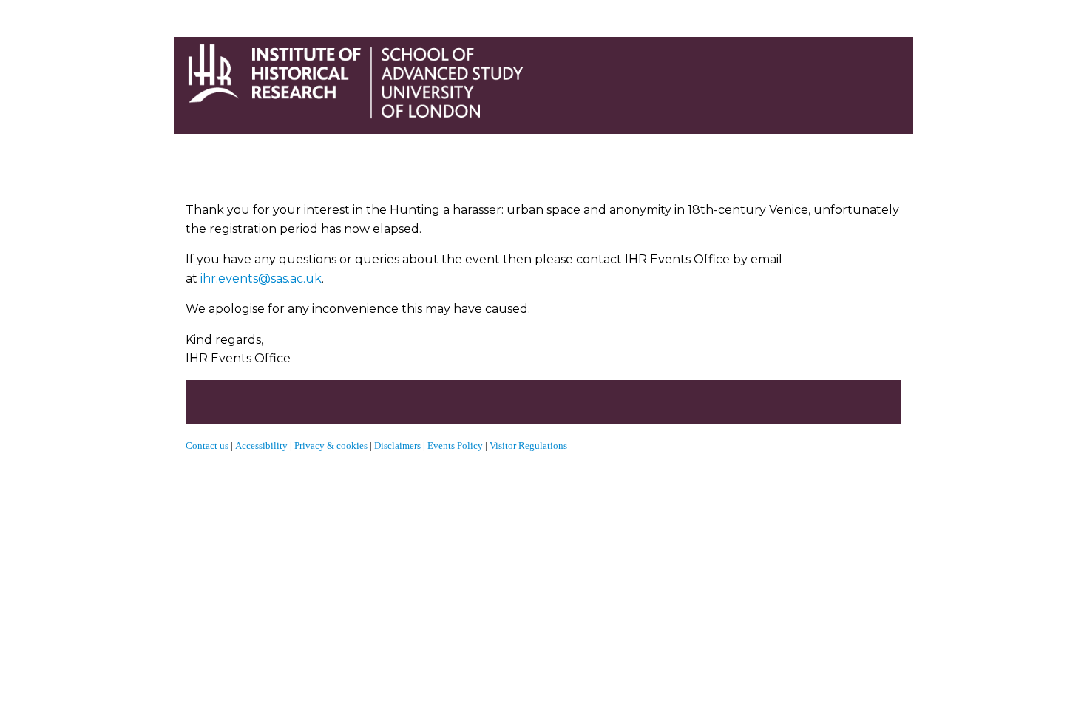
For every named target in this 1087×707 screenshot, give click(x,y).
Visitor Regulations (528, 445)
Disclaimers (397, 445)
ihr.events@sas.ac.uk (261, 278)
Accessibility (262, 445)
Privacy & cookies (331, 445)
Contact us (207, 445)
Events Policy (455, 445)
